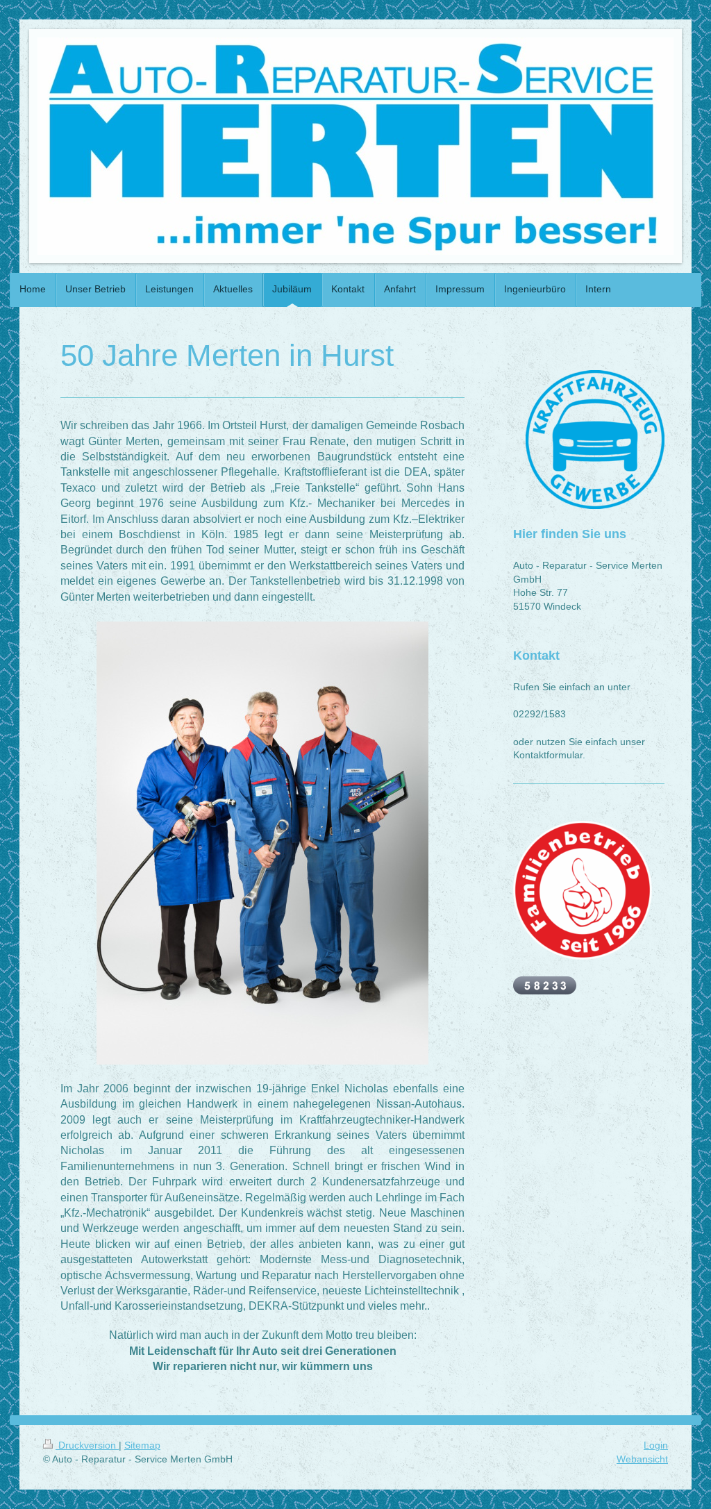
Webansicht (642, 1459)
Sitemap (142, 1445)
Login (656, 1445)
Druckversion (87, 1445)
